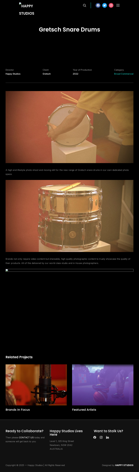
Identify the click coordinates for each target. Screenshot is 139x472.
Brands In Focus (18, 410)
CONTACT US (26, 437)
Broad (117, 73)
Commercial (127, 73)
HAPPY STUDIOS (124, 465)
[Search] (84, 5)
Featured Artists (84, 410)
